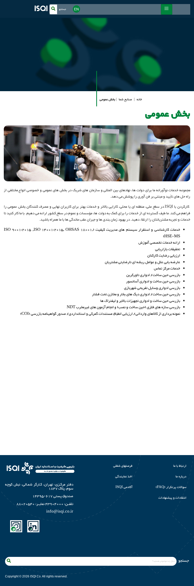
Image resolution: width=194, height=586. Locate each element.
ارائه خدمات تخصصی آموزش (159, 242)
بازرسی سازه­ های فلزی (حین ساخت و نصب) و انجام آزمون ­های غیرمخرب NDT (123, 307)
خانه (139, 99)
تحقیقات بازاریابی (167, 249)
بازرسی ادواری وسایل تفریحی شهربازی (152, 288)
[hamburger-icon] (166, 9)
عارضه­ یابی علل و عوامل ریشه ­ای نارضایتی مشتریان (142, 262)
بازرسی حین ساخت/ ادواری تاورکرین (153, 275)
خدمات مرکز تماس (167, 268)
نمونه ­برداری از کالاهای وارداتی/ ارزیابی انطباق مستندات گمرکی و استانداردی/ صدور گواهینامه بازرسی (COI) (100, 313)
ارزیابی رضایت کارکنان (163, 255)
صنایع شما (125, 99)
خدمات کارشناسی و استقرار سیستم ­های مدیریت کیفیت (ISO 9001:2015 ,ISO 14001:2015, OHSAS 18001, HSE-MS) (92, 233)
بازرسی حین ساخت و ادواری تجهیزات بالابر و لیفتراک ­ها (140, 301)
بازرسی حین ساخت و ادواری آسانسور (153, 281)
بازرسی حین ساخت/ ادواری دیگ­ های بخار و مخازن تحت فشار (136, 294)
